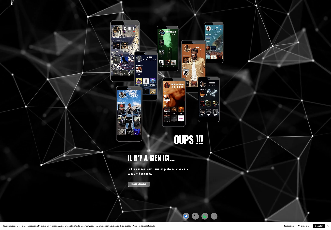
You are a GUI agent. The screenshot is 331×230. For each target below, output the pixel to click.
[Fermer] (327, 226)
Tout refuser (303, 226)
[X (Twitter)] (195, 216)
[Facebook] (186, 216)
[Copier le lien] (214, 216)
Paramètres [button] (289, 226)
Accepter (319, 226)
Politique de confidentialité (144, 226)
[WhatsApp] (204, 216)
